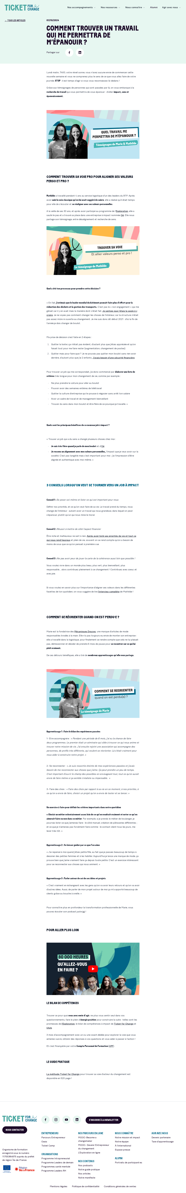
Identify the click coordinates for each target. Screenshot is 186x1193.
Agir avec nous (170, 7)
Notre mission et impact (127, 1138)
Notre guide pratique (89, 1170)
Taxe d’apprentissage (163, 1142)
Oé (122, 215)
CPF (111, 1046)
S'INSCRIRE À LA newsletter (103, 1120)
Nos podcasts (85, 1165)
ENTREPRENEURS (49, 1133)
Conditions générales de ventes (120, 1186)
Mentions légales (58, 1186)
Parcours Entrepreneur (53, 1138)
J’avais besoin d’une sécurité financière (114, 358)
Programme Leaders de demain (57, 1163)
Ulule (49, 1028)
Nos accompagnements (80, 7)
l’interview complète (108, 592)
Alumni (154, 7)
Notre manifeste (86, 1178)
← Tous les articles (15, 20)
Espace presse (122, 1150)
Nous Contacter (15, 1130)
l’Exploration (68, 1024)
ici (83, 912)
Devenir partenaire (161, 1138)
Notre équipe (121, 1142)
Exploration (122, 211)
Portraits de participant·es (128, 1163)
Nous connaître (133, 7)
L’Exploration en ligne (89, 1153)
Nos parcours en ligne (90, 1133)
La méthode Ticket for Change (62, 1074)
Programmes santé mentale (55, 1167)
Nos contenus (86, 1161)
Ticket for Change (123, 1024)
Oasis (44, 1142)
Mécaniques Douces (85, 632)
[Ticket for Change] (19, 1119)
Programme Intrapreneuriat (55, 1158)
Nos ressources (109, 7)
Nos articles (84, 1174)
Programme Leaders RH (53, 1171)
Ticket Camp (48, 1146)
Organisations (49, 1154)
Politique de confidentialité (85, 1186)
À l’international (123, 1146)
